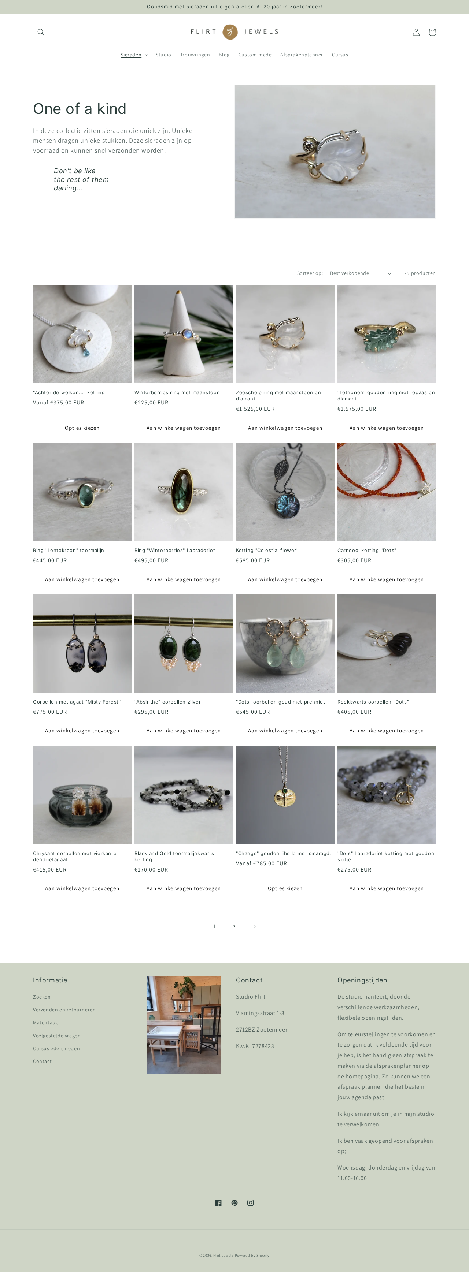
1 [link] (214, 926)
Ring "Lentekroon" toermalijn (68, 550)
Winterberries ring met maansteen (177, 392)
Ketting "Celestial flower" (267, 550)
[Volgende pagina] (254, 927)
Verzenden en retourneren (64, 1009)
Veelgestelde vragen (57, 1035)
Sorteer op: (310, 273)
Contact (42, 1061)
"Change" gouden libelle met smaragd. (284, 853)
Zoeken (42, 996)
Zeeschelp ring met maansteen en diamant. (278, 395)
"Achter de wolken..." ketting (69, 392)
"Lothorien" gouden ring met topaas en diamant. (386, 395)
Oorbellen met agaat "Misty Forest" (77, 702)
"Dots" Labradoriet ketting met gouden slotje (385, 856)
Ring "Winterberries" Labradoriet (174, 550)
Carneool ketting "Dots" (366, 550)
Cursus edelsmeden (56, 1048)
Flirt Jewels (223, 1255)
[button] (41, 32)
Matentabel (46, 1022)
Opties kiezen (82, 427)
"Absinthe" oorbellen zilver (167, 702)
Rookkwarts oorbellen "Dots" (373, 702)
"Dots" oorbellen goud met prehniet (280, 702)
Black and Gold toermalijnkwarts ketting (174, 856)
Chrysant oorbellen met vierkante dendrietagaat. (75, 856)
